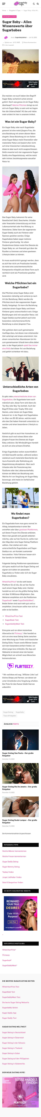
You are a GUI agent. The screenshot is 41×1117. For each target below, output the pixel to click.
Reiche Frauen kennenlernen (14, 856)
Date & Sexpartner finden (12, 882)
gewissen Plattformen (28, 530)
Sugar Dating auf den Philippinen (15, 1059)
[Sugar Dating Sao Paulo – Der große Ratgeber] (20, 740)
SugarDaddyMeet (25, 600)
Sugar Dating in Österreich (13, 1038)
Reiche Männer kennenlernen (14, 851)
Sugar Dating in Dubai (11, 1053)
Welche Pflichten (19, 105)
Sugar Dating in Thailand (12, 1048)
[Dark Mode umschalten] (33, 4)
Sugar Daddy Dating (10, 862)
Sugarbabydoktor (21, 37)
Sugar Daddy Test (9, 1018)
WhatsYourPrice (9, 582)
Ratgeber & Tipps (9, 16)
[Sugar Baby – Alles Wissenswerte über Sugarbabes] (20, 61)
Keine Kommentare (30, 42)
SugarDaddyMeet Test (11, 997)
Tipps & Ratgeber (9, 716)
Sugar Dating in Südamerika (13, 1064)
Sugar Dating (8, 712)
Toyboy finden (8, 872)
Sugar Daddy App (9, 1013)
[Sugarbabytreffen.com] (20, 3)
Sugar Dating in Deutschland (13, 1032)
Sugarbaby (20, 712)
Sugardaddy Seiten (10, 1008)
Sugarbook (7, 600)
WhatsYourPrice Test (14, 616)
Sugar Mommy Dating (11, 867)
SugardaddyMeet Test (14, 624)
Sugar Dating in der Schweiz (13, 1043)
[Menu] (3, 3)
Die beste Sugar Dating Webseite (15, 1002)
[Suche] (37, 3)
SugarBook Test (12, 620)
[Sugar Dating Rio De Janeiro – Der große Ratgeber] (20, 773)
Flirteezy (18, 633)
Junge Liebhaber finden (12, 877)
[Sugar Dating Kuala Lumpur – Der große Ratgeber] (20, 806)
